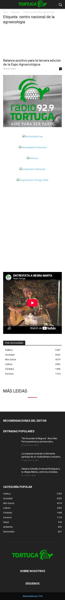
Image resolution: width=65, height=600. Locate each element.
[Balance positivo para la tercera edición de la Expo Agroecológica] (32, 42)
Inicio (5, 12)
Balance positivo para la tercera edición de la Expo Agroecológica (32, 62)
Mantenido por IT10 (32, 596)
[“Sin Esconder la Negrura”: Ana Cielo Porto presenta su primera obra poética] (11, 442)
